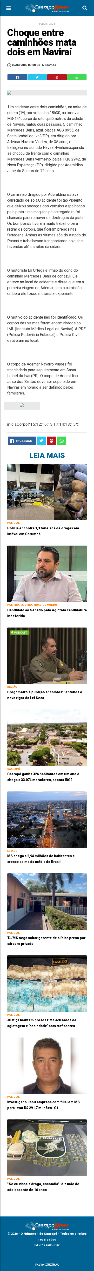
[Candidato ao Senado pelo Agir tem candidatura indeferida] (47, 573)
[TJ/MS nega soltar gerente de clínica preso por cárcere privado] (47, 901)
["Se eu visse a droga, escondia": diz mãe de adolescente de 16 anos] (47, 1147)
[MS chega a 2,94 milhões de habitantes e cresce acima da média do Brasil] (47, 819)
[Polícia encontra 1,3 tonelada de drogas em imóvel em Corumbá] (47, 491)
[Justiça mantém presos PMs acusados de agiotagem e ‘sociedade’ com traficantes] (47, 983)
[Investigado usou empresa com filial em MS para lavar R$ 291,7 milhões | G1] (47, 1065)
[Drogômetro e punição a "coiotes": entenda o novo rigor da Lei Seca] (47, 655)
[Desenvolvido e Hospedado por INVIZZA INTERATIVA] (47, 1265)
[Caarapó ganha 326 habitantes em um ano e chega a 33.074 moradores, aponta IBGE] (47, 737)
